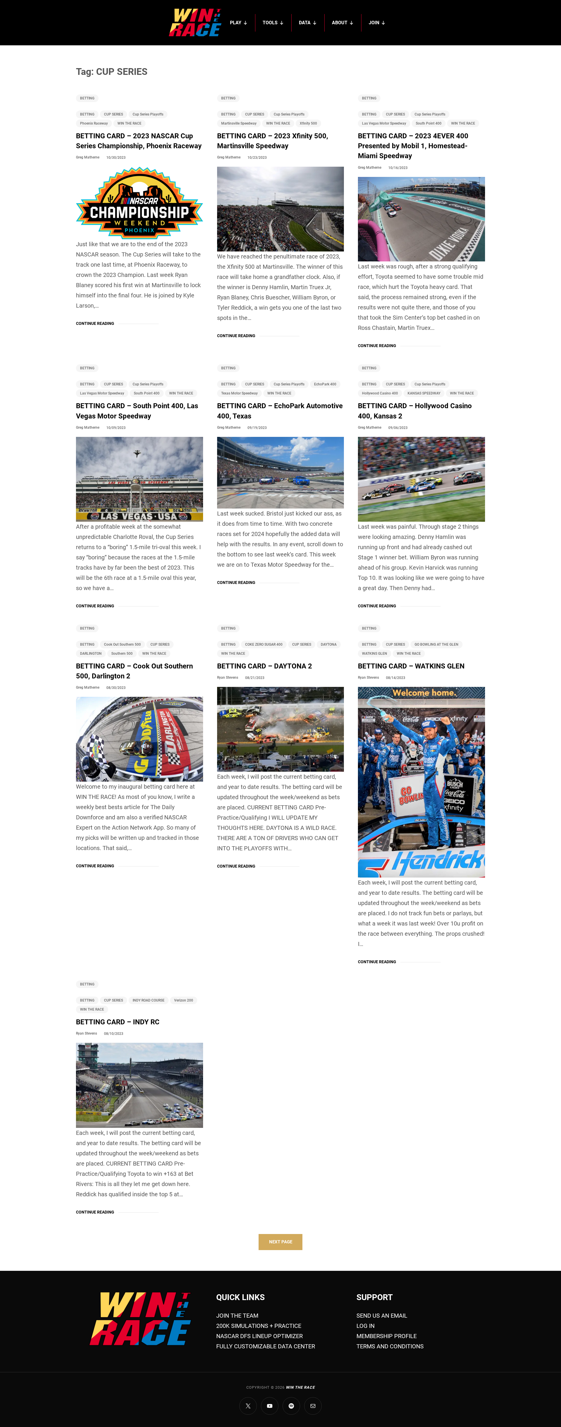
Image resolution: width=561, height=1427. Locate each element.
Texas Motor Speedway (239, 393)
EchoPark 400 (325, 384)
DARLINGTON (91, 654)
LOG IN (365, 1325)
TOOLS (270, 22)
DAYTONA (329, 644)
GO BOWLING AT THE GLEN (436, 644)
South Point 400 (428, 123)
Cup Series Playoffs (148, 114)
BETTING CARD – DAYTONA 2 (264, 666)
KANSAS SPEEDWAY (424, 393)
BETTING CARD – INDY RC (118, 1022)
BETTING (87, 98)
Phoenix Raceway (94, 123)
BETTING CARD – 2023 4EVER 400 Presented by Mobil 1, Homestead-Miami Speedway (413, 146)
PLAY (235, 22)
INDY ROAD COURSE (149, 1000)
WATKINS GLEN (374, 654)
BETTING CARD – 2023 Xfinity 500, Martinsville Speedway (272, 141)
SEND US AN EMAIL (381, 1315)
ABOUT (339, 22)
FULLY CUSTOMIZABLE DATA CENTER (265, 1346)
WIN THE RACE (129, 123)
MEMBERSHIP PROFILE (386, 1336)
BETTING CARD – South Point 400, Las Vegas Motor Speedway (137, 411)
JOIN (374, 22)
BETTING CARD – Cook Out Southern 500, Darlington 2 (134, 671)
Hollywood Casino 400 (380, 393)
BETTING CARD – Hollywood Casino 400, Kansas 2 (415, 411)
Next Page (280, 1242)
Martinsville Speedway (239, 123)
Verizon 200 (183, 1000)
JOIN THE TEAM (237, 1315)
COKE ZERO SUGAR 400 (264, 644)
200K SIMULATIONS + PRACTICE (258, 1325)
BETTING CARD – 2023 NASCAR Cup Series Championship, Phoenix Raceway (139, 141)
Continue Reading (95, 323)
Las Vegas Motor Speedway (384, 123)
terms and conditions (390, 1346)
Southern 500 (122, 654)
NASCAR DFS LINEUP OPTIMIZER (259, 1336)
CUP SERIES (113, 114)
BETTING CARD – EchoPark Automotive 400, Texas (280, 411)
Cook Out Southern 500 (122, 644)
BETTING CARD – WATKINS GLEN (411, 666)
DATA (305, 22)
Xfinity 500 (308, 123)
